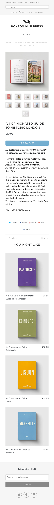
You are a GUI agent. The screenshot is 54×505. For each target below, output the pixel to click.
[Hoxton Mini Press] (27, 24)
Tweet (14, 222)
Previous (12, 238)
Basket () (27, 12)
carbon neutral (25, 201)
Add (42, 222)
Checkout (38, 12)
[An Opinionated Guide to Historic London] (27, 71)
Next (43, 238)
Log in (14, 12)
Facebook (34, 2)
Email (27, 229)
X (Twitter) (23, 2)
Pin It (33, 222)
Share (24, 222)
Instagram (11, 2)
